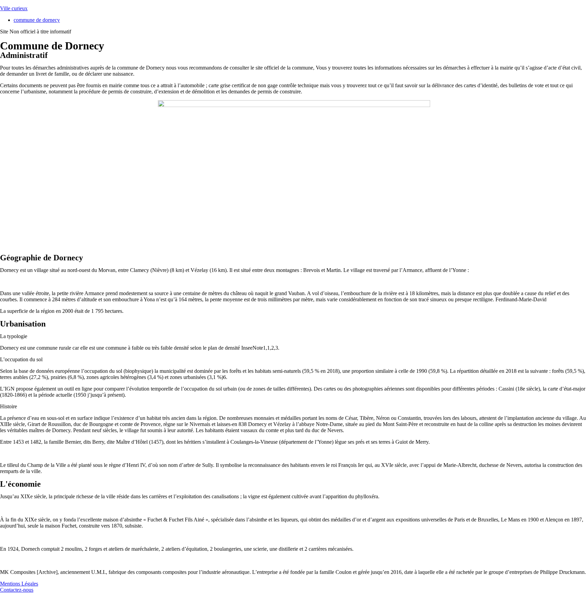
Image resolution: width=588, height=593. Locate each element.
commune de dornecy (37, 20)
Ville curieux (14, 8)
